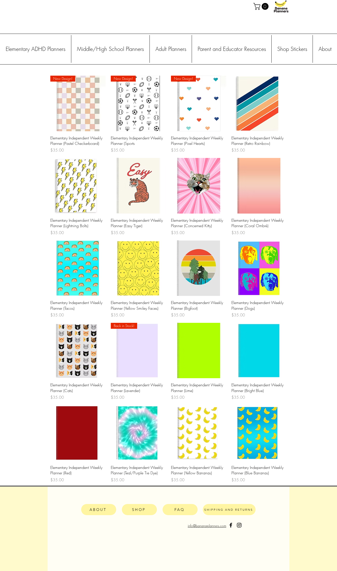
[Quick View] (259, 103)
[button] (261, 6)
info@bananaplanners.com (207, 525)
